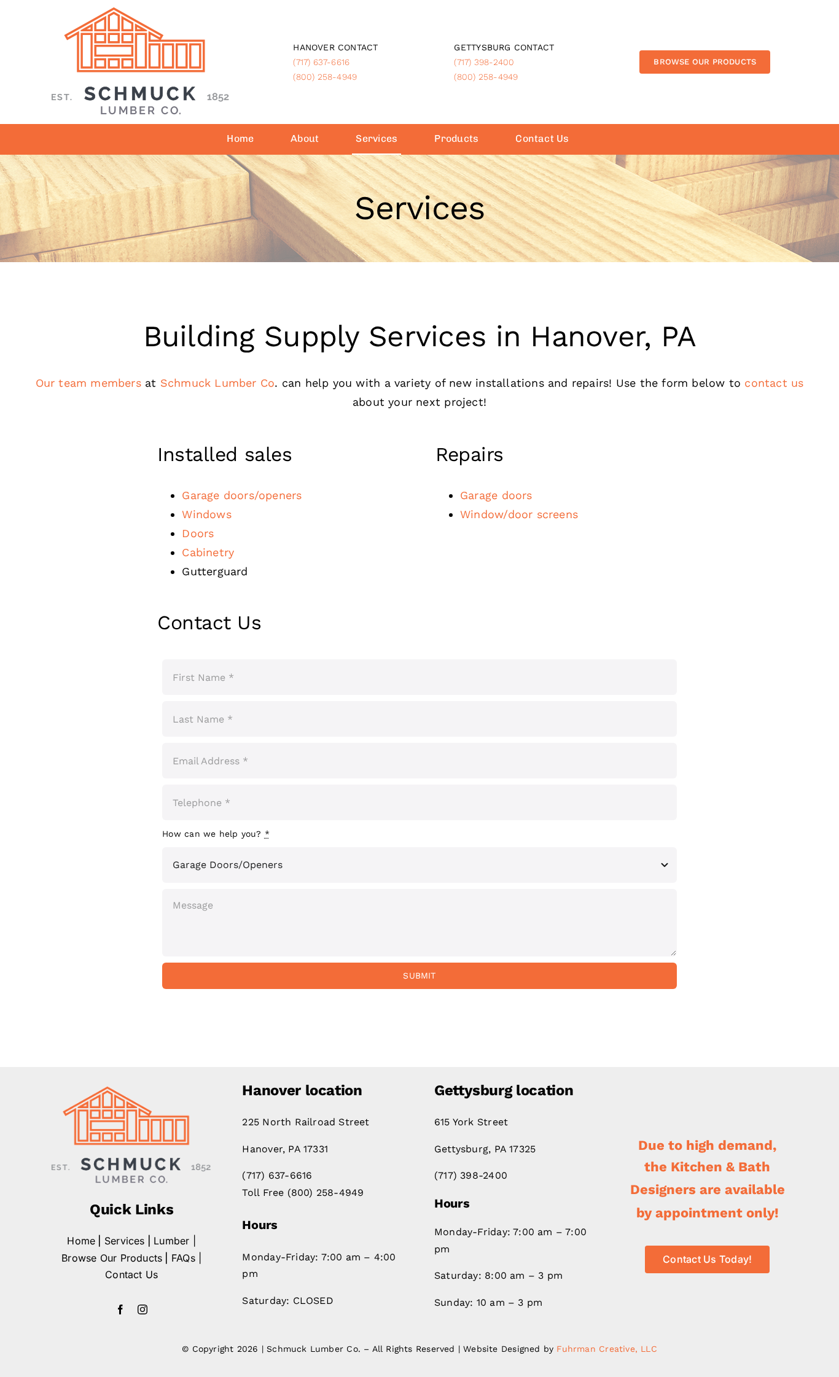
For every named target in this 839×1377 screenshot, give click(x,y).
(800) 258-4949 (325, 77)
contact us (773, 382)
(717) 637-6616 (321, 62)
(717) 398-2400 (484, 62)
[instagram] (142, 1309)
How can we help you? (216, 834)
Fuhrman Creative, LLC (606, 1349)
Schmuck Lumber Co (217, 382)
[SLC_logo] (131, 1090)
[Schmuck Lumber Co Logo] (140, 10)
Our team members (88, 382)
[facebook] (120, 1309)
